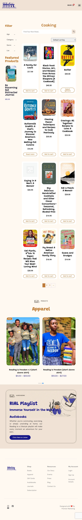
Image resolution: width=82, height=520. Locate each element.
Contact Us (51, 486)
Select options (68, 90)
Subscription (31, 490)
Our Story (50, 471)
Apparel (30, 474)
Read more (30, 154)
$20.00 (7, 99)
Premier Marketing (68, 509)
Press (49, 478)
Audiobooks (31, 482)
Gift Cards (31, 478)
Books (29, 471)
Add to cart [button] (30, 91)
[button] (79, 5)
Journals (30, 486)
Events (49, 474)
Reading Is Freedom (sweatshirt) (59, 370)
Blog (48, 482)
